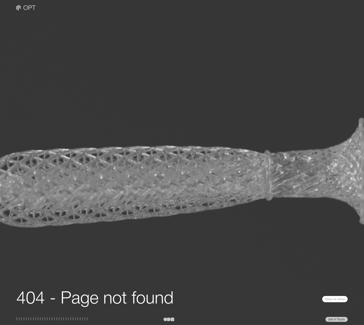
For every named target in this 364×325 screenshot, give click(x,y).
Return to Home (335, 299)
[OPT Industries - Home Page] (26, 7)
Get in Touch (336, 319)
